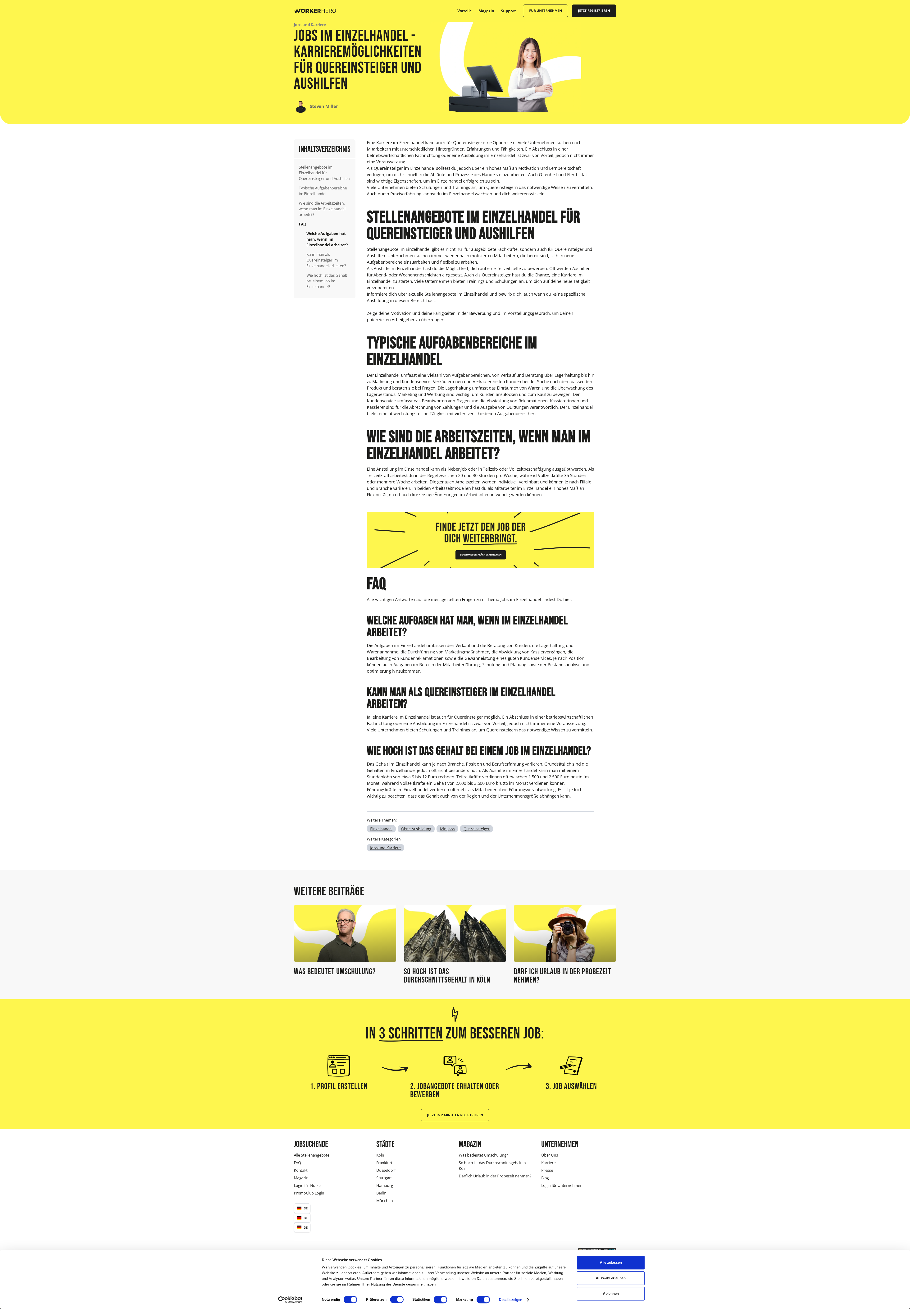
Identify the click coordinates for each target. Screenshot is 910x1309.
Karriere (548, 1162)
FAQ (302, 224)
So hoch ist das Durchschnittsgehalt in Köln (492, 1165)
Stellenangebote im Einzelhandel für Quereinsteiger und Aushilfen (324, 173)
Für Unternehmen (545, 11)
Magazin (301, 1177)
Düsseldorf (386, 1170)
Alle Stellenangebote (311, 1155)
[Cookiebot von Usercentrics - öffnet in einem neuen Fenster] (290, 1299)
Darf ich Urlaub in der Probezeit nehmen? (495, 1176)
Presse (547, 1170)
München (384, 1200)
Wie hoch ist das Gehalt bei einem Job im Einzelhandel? (326, 281)
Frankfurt (384, 1162)
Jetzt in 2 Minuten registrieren (455, 1115)
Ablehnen (611, 1293)
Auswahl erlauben (611, 1278)
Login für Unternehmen (561, 1185)
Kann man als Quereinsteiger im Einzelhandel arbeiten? (326, 260)
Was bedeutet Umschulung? (483, 1155)
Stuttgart (384, 1177)
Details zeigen (510, 1300)
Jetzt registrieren (594, 11)
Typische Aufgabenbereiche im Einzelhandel (323, 190)
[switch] (397, 1299)
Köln (380, 1155)
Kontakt (301, 1170)
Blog (545, 1177)
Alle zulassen (611, 1262)
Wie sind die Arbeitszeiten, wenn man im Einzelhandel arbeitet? (322, 209)
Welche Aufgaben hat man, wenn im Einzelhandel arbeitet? (327, 239)
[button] (302, 1208)
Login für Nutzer (308, 1185)
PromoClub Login (309, 1193)
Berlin (381, 1193)
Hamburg (384, 1185)
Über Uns (549, 1155)
